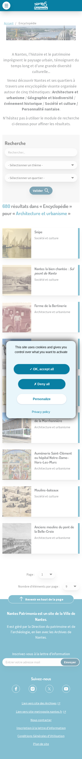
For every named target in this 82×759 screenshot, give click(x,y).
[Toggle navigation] (6, 6)
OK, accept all (43, 369)
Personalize (42, 399)
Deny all (43, 384)
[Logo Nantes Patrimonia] (41, 6)
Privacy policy (41, 411)
